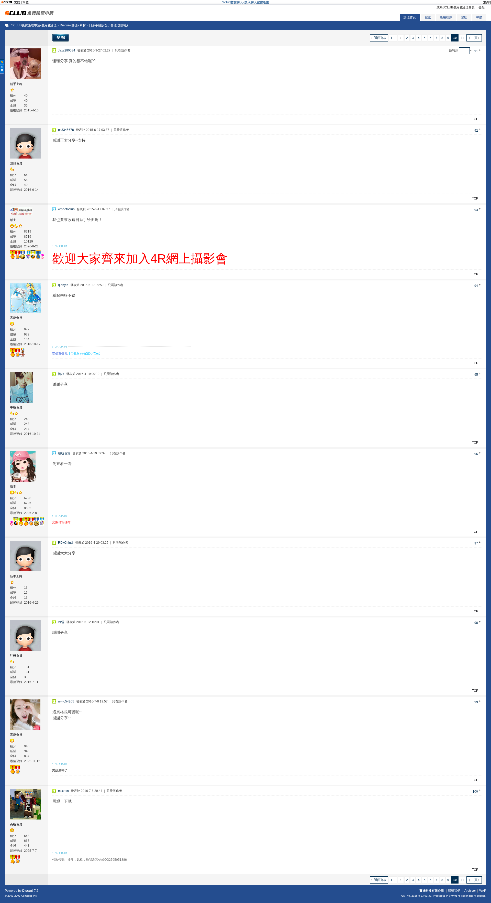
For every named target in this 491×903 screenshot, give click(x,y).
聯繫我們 (454, 890)
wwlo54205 (66, 701)
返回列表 (380, 38)
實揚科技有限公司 (431, 890)
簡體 (26, 2)
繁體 (17, 2)
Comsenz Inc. (29, 895)
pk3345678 (66, 130)
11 (462, 38)
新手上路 (16, 84)
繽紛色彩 (64, 453)
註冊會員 (16, 163)
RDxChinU (65, 542)
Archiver (470, 890)
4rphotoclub (66, 209)
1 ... (392, 38)
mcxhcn (63, 791)
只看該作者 (122, 50)
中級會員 (16, 407)
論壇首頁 (410, 17)
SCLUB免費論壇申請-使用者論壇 (34, 25)
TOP (475, 119)
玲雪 (61, 622)
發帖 (61, 37)
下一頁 (472, 38)
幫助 (464, 17)
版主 (13, 220)
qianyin (63, 285)
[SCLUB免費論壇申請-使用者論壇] (29, 14)
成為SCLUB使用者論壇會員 (456, 7)
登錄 (481, 7)
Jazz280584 (66, 50)
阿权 (61, 374)
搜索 (428, 17)
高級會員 (16, 318)
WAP (482, 890)
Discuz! (27, 890)
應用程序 (446, 17)
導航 (479, 17)
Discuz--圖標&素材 (73, 25)
